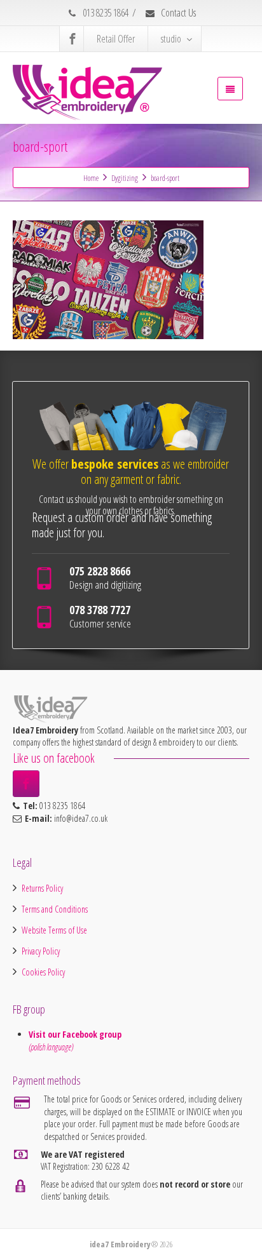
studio (171, 39)
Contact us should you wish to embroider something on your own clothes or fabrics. (131, 505)
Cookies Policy (43, 972)
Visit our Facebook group (76, 1034)
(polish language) (51, 1047)
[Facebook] (72, 38)
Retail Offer (116, 39)
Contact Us (177, 13)
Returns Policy (42, 888)
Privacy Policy (41, 951)
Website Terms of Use (54, 930)
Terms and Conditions (55, 909)
